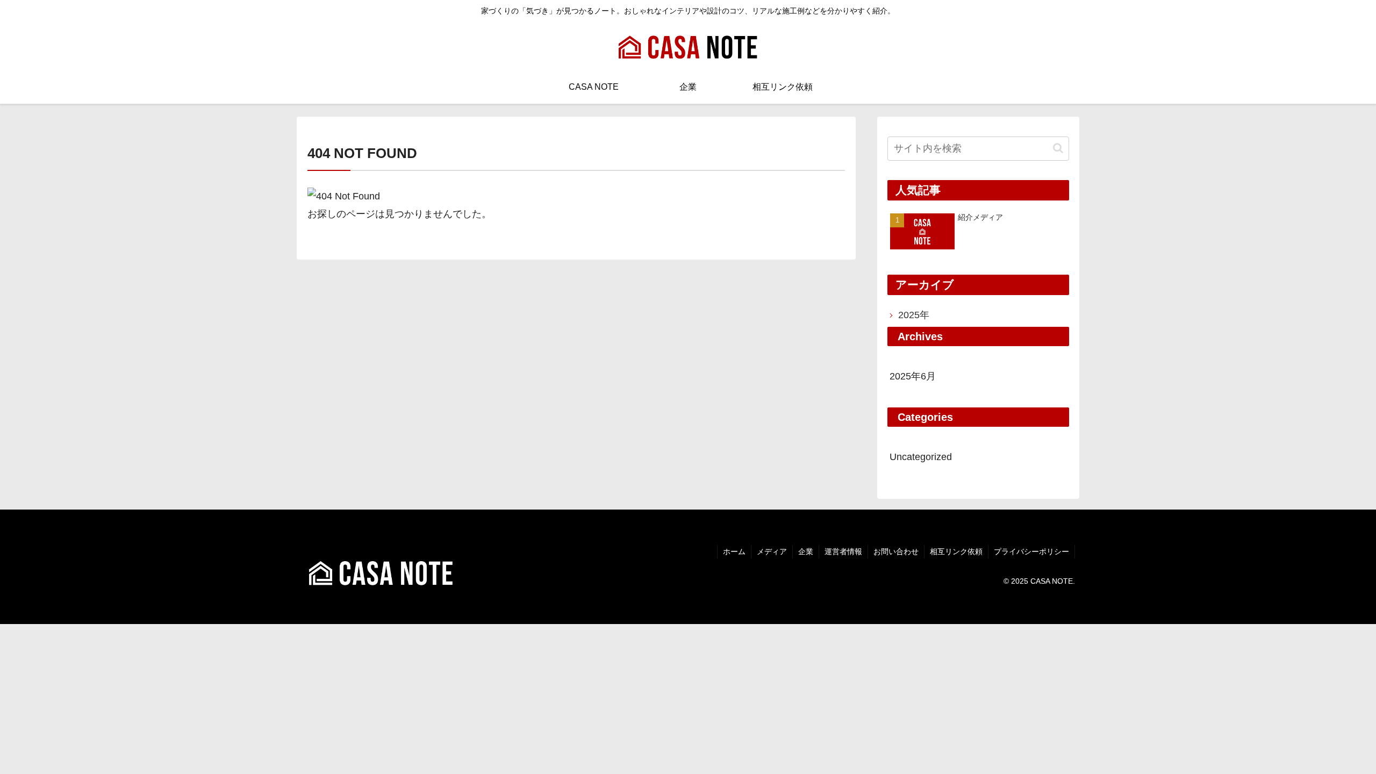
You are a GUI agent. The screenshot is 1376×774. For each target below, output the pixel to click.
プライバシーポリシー (1031, 551)
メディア (772, 551)
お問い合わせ (896, 551)
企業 (805, 551)
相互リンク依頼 (956, 551)
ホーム (734, 551)
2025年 (913, 315)
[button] (1058, 148)
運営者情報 (843, 551)
